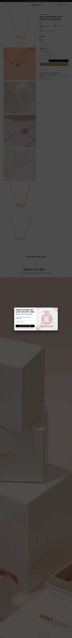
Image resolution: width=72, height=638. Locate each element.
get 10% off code (25, 326)
